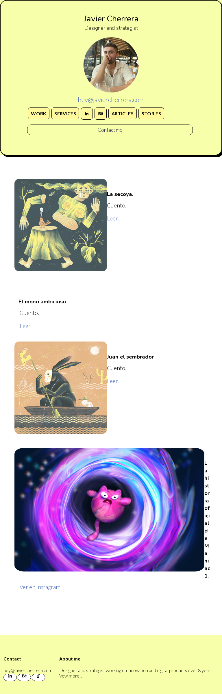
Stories (151, 113)
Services (65, 113)
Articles (123, 113)
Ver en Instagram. (41, 587)
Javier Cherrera (111, 18)
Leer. (113, 218)
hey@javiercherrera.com (111, 99)
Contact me (110, 130)
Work (38, 113)
